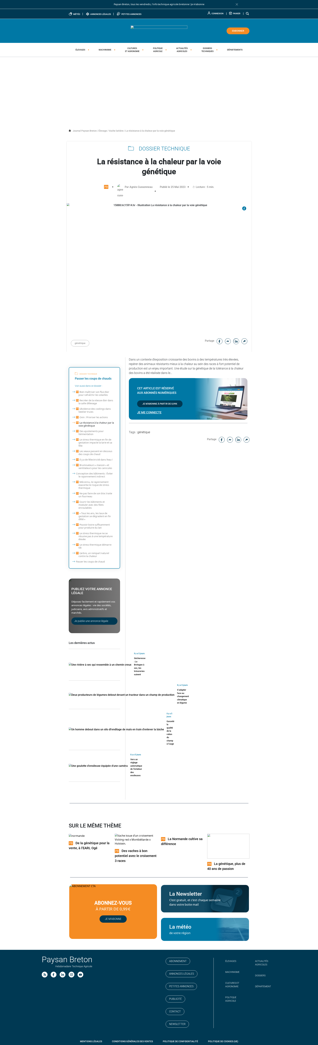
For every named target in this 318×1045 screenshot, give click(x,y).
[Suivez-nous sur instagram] (71, 974)
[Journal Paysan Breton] (159, 30)
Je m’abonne (113, 919)
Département (263, 986)
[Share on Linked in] (236, 340)
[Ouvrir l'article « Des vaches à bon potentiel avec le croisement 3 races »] (136, 839)
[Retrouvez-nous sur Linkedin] (62, 974)
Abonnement (178, 961)
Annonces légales (181, 973)
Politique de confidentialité (180, 1041)
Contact (175, 1011)
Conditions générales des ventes (132, 1041)
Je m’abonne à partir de (159, 403)
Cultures (132, 49)
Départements (234, 50)
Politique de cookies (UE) (223, 1041)
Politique (158, 49)
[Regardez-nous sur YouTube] (80, 974)
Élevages (80, 50)
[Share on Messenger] (228, 340)
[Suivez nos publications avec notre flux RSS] (45, 974)
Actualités (182, 49)
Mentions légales (91, 1041)
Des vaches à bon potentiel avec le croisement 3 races (136, 856)
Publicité (175, 998)
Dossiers (207, 49)
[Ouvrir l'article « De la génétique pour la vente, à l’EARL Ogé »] (77, 835)
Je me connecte (149, 412)
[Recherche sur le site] (247, 13)
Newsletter (177, 1024)
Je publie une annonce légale (91, 621)
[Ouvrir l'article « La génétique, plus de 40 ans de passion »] (228, 846)
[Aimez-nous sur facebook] (53, 974)
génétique (80, 343)
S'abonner (238, 30)
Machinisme (105, 50)
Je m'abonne (197, 4)
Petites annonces (181, 986)
